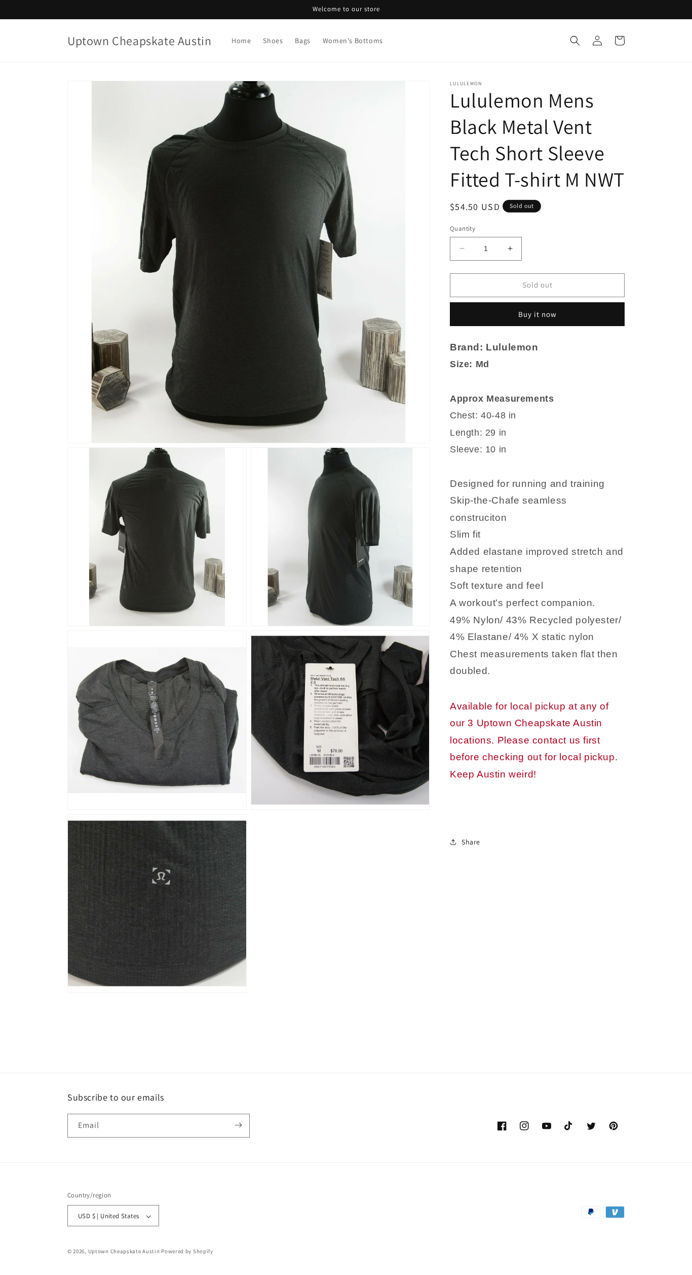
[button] (575, 40)
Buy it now (537, 313)
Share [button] (471, 841)
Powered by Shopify (187, 1251)
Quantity (462, 228)
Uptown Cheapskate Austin (124, 1251)
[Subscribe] (238, 1125)
